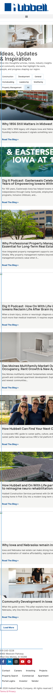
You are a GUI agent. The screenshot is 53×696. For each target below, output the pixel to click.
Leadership (24, 82)
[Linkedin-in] (9, 661)
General (38, 76)
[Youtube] (22, 661)
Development (24, 76)
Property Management (11, 87)
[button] (26, 16)
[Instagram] (16, 661)
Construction (7, 76)
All (28, 87)
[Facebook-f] (3, 661)
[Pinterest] (29, 661)
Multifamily (38, 82)
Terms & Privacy (8, 691)
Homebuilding (8, 82)
